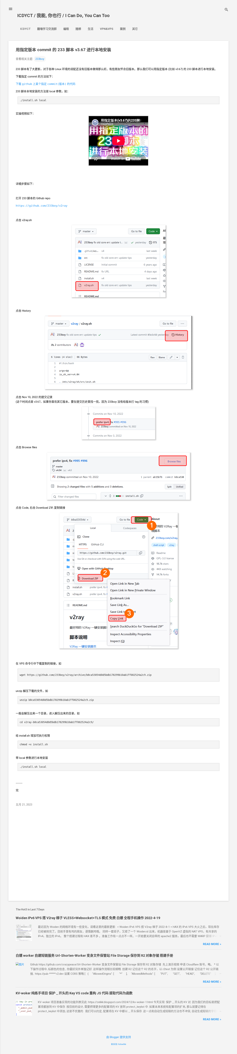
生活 (90, 29)
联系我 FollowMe (118, 1044)
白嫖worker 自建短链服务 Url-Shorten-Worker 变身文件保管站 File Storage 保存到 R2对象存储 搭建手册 (94, 955)
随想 (78, 29)
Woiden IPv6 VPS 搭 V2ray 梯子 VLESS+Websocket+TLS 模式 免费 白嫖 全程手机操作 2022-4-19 (88, 918)
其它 (135, 29)
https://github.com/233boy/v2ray (41, 205)
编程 (66, 29)
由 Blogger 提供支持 (118, 1037)
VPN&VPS (106, 29)
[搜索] (226, 10)
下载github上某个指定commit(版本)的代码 (45, 84)
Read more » (212, 944)
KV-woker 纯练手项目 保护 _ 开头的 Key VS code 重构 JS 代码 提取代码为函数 (74, 993)
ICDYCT (25, 29)
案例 (123, 29)
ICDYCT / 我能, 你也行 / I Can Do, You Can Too (63, 15)
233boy (39, 59)
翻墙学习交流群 (47, 29)
